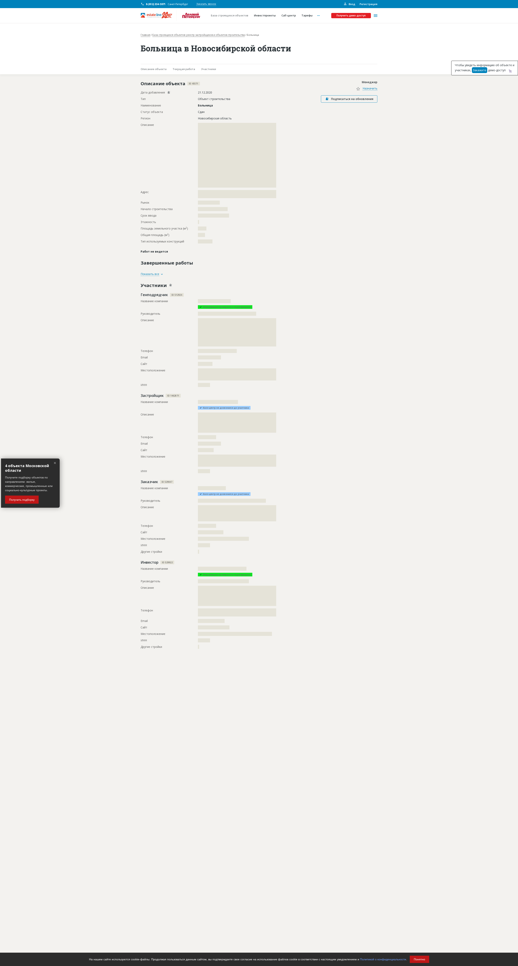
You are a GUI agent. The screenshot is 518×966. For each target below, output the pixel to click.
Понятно (419, 959)
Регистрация (368, 4)
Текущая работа (184, 69)
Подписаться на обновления (352, 99)
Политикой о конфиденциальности (383, 959)
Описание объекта (154, 69)
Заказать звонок (206, 4)
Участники (208, 69)
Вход (351, 4)
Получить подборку (22, 499)
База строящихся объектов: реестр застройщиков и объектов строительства (198, 35)
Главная (145, 35)
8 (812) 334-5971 (156, 4)
